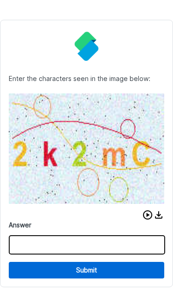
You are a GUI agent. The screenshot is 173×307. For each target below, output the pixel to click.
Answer (20, 225)
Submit (86, 270)
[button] (147, 214)
